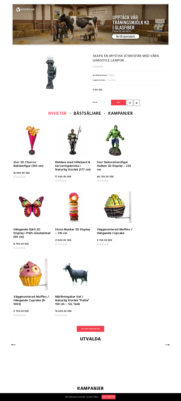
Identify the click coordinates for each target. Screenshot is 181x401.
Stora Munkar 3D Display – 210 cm (72, 231)
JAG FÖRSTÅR (108, 397)
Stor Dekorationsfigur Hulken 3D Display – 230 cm (114, 166)
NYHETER (57, 113)
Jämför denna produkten (137, 103)
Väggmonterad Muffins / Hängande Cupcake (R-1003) (31, 300)
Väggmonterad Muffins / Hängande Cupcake (114, 231)
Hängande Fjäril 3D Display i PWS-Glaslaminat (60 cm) (32, 233)
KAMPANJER (120, 113)
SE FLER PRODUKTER (90, 329)
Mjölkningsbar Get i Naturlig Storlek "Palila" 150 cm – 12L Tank (72, 300)
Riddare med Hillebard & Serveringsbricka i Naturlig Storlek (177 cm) (73, 166)
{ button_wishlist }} (130, 103)
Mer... (96, 397)
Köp (118, 102)
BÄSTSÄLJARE (87, 113)
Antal (95, 102)
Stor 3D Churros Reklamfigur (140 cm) (28, 164)
